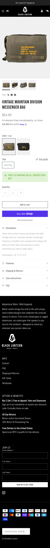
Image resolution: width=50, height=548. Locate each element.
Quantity (6, 186)
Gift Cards (6, 378)
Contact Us (30, 3)
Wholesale (6, 383)
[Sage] (8, 146)
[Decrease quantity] (5, 193)
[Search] (9, 11)
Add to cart (25, 204)
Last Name (6, 472)
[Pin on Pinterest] (15, 95)
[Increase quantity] (21, 193)
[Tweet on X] (8, 95)
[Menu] (3, 11)
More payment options (25, 220)
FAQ (4, 368)
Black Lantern (12, 538)
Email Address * (8, 450)
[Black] (23, 146)
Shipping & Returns (10, 373)
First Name (6, 461)
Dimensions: (8, 254)
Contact (5, 363)
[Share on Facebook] (12, 95)
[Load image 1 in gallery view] (25, 48)
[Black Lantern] (25, 11)
